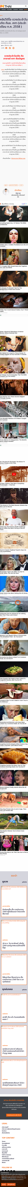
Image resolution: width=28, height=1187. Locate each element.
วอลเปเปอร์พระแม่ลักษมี (8, 1159)
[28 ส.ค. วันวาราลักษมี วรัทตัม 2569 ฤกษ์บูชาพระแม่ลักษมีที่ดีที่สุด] (14, 929)
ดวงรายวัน (4, 1149)
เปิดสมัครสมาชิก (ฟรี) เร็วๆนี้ (14, 1115)
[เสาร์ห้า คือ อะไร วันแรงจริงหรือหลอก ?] (14, 1003)
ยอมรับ (4, 1184)
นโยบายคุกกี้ (5, 1127)
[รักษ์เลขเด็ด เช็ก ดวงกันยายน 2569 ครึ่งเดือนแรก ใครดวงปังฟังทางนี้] (14, 895)
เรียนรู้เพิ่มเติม (11, 1184)
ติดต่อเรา (4, 1131)
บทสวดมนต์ (5, 1151)
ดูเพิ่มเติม (24, 882)
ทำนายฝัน (9, 9)
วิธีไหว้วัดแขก (5, 1157)
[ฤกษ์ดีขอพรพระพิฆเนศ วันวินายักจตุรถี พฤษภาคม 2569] (14, 1068)
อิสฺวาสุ (18, 193)
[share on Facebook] (6, 48)
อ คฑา (21, 185)
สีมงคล (4, 1162)
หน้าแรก (4, 9)
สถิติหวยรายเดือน (6, 1147)
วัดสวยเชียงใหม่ (6, 1143)
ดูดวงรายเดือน (6, 906)
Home (2, 41)
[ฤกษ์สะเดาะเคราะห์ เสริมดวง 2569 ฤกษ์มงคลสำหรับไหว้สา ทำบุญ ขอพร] (14, 1035)
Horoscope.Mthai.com (18, 158)
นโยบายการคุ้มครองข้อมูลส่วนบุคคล (11, 1129)
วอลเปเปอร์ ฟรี (5, 1161)
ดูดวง (1, 15)
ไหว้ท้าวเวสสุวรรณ (6, 1155)
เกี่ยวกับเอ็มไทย (6, 1133)
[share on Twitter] (10, 48)
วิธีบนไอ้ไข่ (4, 1153)
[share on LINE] (13, 48)
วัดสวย (3, 1141)
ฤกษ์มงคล (5, 940)
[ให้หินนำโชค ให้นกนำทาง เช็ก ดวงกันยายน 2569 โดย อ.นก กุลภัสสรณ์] (14, 963)
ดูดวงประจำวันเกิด (13, 185)
